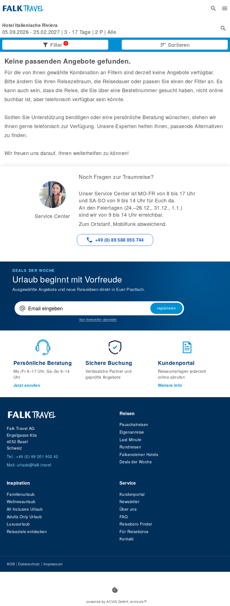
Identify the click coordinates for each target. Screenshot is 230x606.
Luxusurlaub (18, 524)
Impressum (53, 563)
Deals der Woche (135, 461)
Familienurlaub (21, 494)
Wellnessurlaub (21, 501)
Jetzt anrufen (26, 385)
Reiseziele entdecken (27, 531)
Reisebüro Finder (135, 524)
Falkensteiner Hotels (138, 454)
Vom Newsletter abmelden (98, 319)
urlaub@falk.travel (34, 465)
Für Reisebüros (134, 531)
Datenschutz (29, 563)
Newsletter (129, 501)
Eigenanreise (131, 432)
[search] (213, 8)
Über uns (128, 509)
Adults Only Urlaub (24, 516)
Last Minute (130, 439)
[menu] (224, 8)
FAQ (123, 516)
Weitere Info (170, 385)
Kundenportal (132, 494)
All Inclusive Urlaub (25, 509)
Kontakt (126, 539)
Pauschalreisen (133, 424)
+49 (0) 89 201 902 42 (37, 456)
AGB (11, 563)
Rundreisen (130, 447)
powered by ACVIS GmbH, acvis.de (115, 601)
